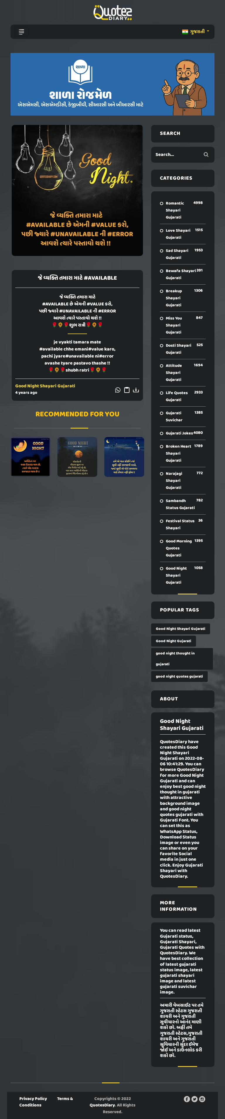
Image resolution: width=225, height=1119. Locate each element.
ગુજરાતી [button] (197, 32)
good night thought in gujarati (175, 658)
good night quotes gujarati (179, 676)
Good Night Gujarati (173, 641)
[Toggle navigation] (21, 32)
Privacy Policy (33, 1098)
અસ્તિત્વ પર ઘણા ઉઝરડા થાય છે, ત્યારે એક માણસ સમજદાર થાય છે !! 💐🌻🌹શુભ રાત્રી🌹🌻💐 (30, 457)
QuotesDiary (102, 1105)
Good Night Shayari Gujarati (45, 386)
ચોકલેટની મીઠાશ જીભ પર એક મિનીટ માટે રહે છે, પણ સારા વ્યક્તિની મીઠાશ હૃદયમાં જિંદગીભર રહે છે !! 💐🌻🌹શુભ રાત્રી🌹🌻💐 (77, 457)
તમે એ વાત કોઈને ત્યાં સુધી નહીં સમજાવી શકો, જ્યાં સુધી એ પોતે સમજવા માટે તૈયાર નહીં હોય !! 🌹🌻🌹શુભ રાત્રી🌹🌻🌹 (124, 457)
